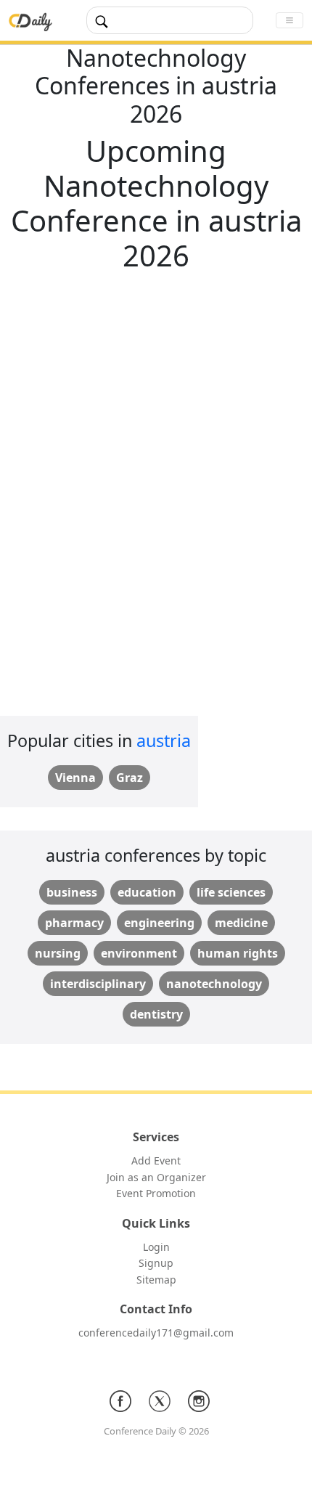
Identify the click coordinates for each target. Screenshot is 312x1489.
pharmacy (74, 923)
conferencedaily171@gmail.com (156, 1332)
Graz (129, 778)
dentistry (156, 1014)
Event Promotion (156, 1193)
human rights (237, 953)
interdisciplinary (98, 984)
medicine (241, 923)
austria (163, 740)
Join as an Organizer (156, 1177)
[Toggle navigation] (289, 20)
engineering (159, 923)
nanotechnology (214, 984)
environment (139, 953)
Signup (156, 1263)
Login (156, 1247)
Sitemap (156, 1279)
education (147, 892)
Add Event (156, 1160)
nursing (58, 953)
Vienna (75, 778)
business (71, 892)
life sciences (231, 892)
